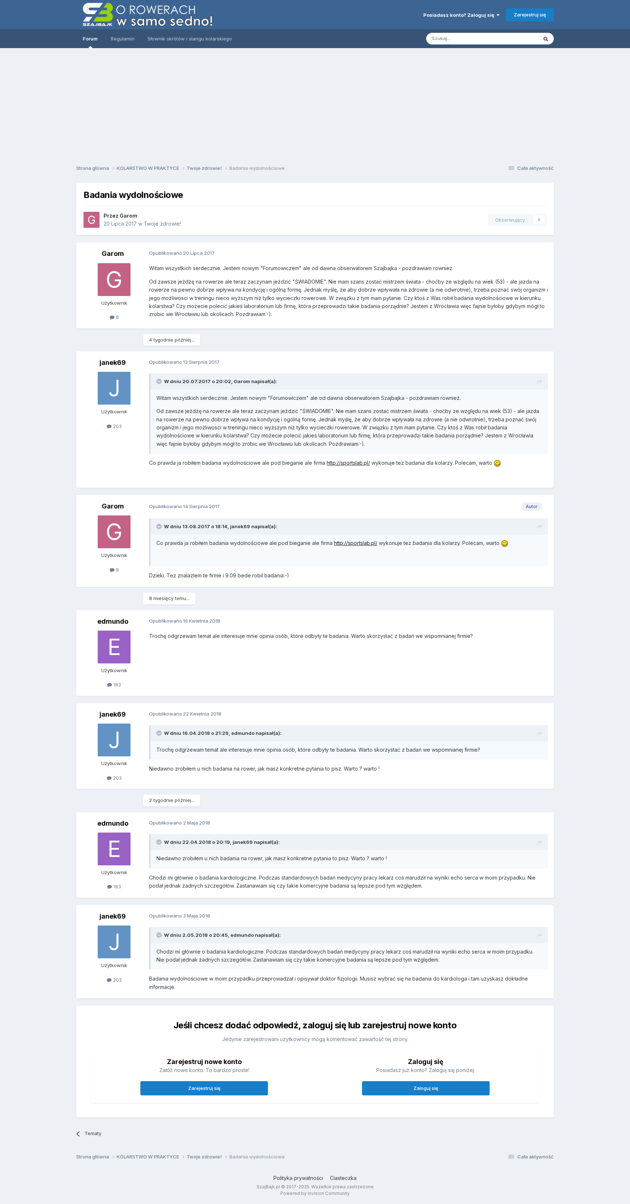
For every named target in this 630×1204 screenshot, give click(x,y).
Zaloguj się (425, 1088)
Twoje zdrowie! (162, 224)
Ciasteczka (343, 1178)
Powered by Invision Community (315, 1193)
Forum (90, 39)
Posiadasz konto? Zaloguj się (460, 15)
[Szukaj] (546, 38)
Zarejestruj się (530, 14)
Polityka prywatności (298, 1178)
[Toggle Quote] (159, 381)
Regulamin (123, 39)
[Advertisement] (315, 104)
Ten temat (517, 38)
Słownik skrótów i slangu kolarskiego (190, 39)
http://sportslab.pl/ (348, 463)
